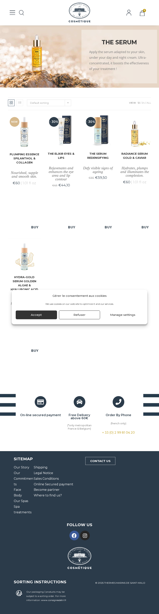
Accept (36, 315)
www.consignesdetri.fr (53, 600)
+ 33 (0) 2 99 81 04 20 (118, 432)
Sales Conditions (46, 478)
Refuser (79, 315)
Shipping (41, 467)
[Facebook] (74, 535)
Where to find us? (48, 495)
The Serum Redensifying (98, 156)
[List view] (19, 103)
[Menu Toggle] (12, 12)
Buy (35, 227)
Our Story (21, 467)
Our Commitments (23, 478)
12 (139, 102)
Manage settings (122, 315)
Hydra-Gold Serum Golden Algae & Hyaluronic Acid (24, 283)
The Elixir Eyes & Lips (61, 156)
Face (17, 490)
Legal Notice (43, 473)
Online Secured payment (53, 484)
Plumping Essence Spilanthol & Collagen (24, 158)
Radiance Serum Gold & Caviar (134, 156)
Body (18, 495)
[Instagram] (85, 535)
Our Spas (21, 501)
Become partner (47, 490)
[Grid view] (11, 103)
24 (143, 102)
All (149, 102)
